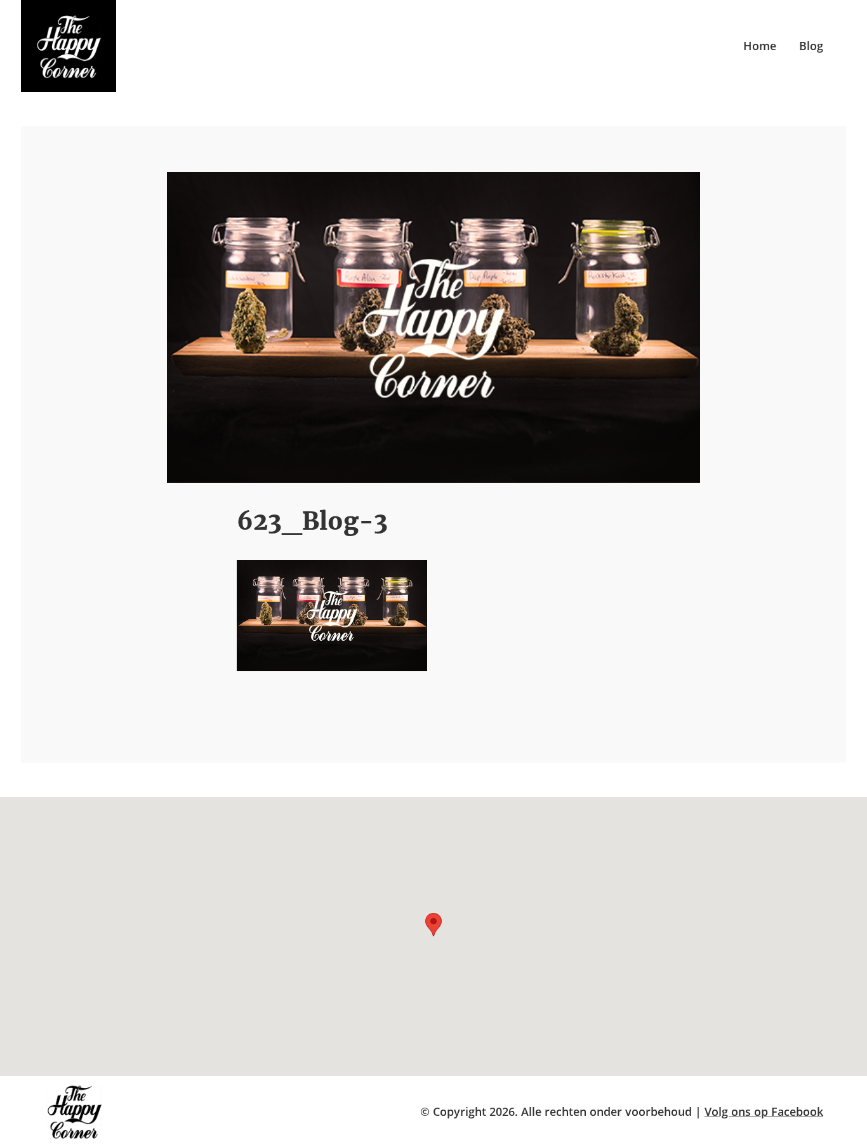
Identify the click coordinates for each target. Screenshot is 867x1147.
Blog (811, 45)
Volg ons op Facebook (764, 1111)
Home (759, 45)
